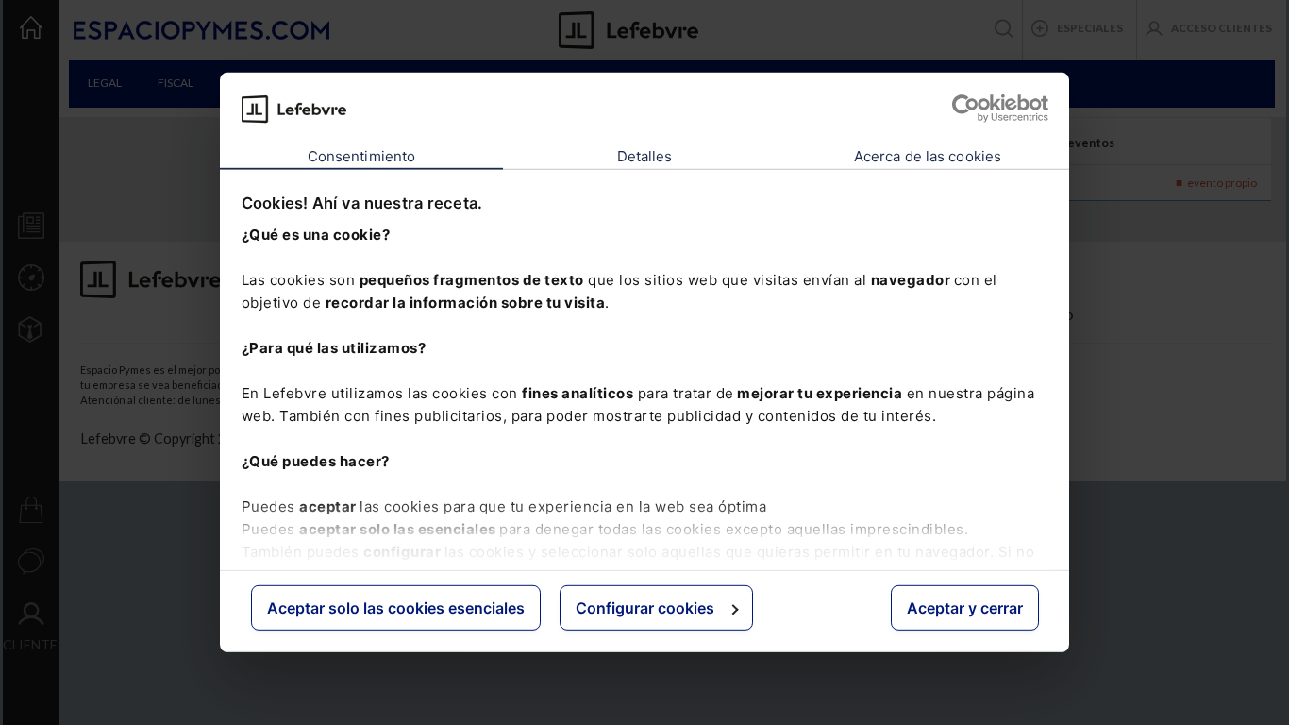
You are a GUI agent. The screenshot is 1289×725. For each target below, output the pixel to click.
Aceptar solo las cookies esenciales (396, 608)
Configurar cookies (645, 608)
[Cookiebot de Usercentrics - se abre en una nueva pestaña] (965, 108)
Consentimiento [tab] (361, 156)
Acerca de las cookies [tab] (927, 156)
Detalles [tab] (645, 156)
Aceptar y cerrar (965, 608)
